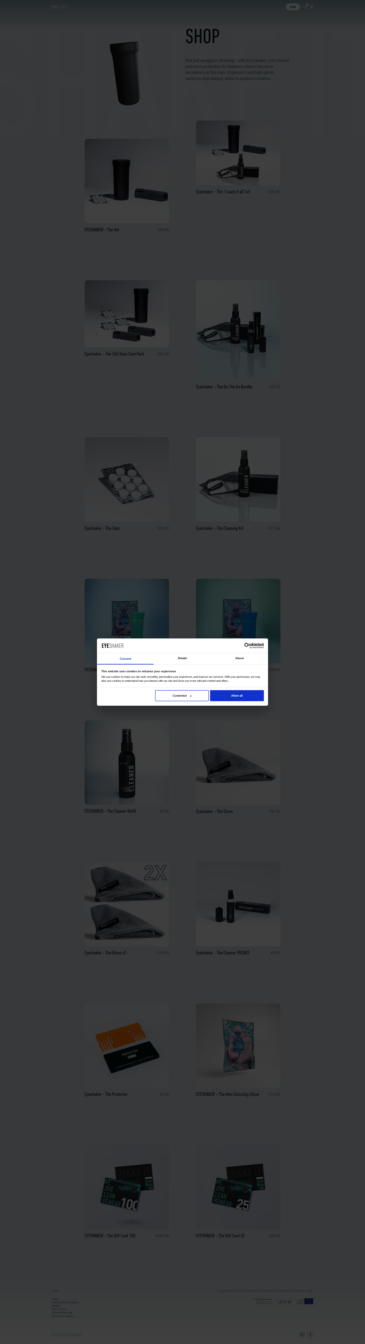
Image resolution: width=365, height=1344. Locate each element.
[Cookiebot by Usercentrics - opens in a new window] (247, 646)
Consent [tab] (125, 658)
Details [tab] (182, 658)
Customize (180, 695)
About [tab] (239, 658)
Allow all (237, 695)
